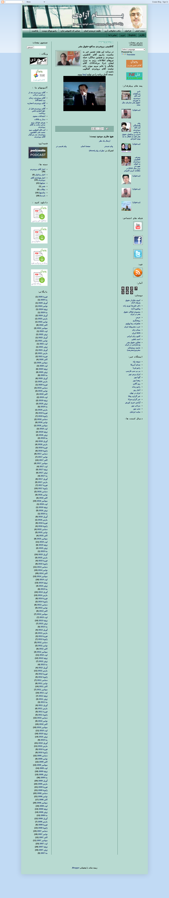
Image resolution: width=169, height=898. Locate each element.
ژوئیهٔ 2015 (43, 545)
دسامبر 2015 (42, 529)
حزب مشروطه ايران (132, 327)
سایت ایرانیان (135, 412)
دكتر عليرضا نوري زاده (131, 306)
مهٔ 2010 (44, 740)
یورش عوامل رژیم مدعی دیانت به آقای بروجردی (37, 124)
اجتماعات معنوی (39, 116)
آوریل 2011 (43, 705)
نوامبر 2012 (43, 646)
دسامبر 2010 (42, 718)
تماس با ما (113, 35)
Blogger (75, 868)
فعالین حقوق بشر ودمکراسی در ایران (132, 343)
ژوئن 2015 (43, 548)
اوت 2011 (44, 693)
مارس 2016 (43, 520)
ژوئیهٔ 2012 (43, 658)
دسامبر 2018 (42, 419)
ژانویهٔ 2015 (43, 564)
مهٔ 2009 (44, 777)
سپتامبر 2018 (42, 425)
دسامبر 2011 (42, 680)
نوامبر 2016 (43, 495)
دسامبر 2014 (42, 567)
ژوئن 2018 (43, 435)
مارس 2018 (43, 444)
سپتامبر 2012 (42, 652)
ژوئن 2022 (43, 334)
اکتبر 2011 (43, 686)
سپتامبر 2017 (42, 463)
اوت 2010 (44, 730)
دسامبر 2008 (42, 793)
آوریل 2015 (43, 554)
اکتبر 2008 (43, 800)
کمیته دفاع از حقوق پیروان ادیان (132, 301)
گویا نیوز (137, 377)
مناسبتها (42, 193)
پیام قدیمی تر (61, 146)
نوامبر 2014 (43, 570)
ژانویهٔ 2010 (43, 752)
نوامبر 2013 (43, 608)
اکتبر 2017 (43, 460)
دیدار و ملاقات (39, 119)
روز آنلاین (136, 384)
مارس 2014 (43, 595)
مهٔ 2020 (44, 375)
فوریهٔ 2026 (43, 297)
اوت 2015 (44, 542)
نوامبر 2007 (43, 834)
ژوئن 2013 (43, 623)
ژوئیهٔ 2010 (43, 733)
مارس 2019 (43, 410)
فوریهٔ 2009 (43, 787)
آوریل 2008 (43, 818)
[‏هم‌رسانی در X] (97, 128)
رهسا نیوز (136, 380)
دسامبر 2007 (42, 831)
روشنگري (136, 320)
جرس (138, 317)
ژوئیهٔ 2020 (43, 369)
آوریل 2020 (43, 378)
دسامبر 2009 (42, 756)
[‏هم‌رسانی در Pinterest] (92, 128)
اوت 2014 (44, 579)
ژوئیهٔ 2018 (43, 432)
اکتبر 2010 (43, 724)
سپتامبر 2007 (42, 840)
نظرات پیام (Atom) (96, 151)
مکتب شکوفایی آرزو (113, 31)
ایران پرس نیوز (134, 374)
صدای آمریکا (135, 365)
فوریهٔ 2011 (43, 712)
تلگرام (142, 35)
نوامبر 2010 (43, 721)
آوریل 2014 (43, 592)
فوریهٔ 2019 (43, 413)
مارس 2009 (43, 784)
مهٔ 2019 (44, 407)
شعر (43, 186)
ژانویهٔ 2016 (43, 526)
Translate (131, 54)
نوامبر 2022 (43, 322)
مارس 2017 (43, 482)
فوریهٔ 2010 (43, 749)
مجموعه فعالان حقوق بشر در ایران (132, 313)
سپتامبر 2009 (42, 765)
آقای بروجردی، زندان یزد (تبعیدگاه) (37, 99)
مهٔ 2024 (44, 312)
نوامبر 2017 (43, 457)
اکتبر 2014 (43, 573)
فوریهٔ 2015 (43, 561)
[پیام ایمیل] (107, 128)
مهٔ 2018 (44, 438)
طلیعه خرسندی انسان (92, 31)
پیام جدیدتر (108, 146)
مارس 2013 (43, 633)
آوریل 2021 (43, 350)
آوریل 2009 (43, 781)
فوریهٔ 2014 (43, 598)
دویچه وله (136, 361)
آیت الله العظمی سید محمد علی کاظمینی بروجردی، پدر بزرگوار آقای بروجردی (36, 133)
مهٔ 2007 (44, 853)
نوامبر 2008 (43, 796)
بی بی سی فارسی (133, 371)
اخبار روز (136, 390)
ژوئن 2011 (43, 699)
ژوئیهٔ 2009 (43, 771)
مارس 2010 (43, 746)
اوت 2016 (44, 504)
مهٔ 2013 (44, 627)
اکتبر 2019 (43, 394)
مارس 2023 (43, 319)
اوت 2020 (44, 366)
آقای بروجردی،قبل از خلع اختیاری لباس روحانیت (37, 111)
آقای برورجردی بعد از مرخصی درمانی (37, 93)
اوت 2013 (44, 617)
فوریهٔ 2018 (43, 447)
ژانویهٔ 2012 (43, 677)
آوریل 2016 (43, 517)
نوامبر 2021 (43, 341)
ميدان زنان (136, 330)
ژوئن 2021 (43, 347)
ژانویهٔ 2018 (43, 451)
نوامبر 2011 (43, 683)
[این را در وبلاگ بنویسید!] (100, 128)
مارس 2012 (43, 671)
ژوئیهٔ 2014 (43, 583)
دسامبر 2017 (42, 454)
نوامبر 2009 (43, 759)
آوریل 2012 (43, 668)
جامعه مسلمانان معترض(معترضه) (133, 349)
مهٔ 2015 (44, 551)
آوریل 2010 (43, 743)
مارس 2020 (43, 381)
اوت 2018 (44, 429)
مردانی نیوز (135, 406)
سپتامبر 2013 (42, 614)
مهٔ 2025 (44, 300)
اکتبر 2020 (43, 359)
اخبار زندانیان (40, 175)
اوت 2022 (44, 331)
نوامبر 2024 (43, 306)
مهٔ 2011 (44, 702)
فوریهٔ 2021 (43, 356)
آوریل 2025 (43, 303)
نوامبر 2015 (43, 532)
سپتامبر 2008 (42, 803)
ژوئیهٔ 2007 (43, 847)
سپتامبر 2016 (42, 501)
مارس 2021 (43, 353)
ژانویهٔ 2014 (43, 602)
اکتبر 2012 (43, 649)
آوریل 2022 (43, 337)
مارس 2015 (43, 558)
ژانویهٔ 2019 (43, 416)
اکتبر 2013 (43, 611)
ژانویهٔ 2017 (43, 488)
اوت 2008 (44, 806)
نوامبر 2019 (43, 391)
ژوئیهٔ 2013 (43, 620)
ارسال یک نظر (104, 141)
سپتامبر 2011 (42, 689)
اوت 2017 (44, 466)
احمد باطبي (136, 339)
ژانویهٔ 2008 (43, 828)
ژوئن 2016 (43, 510)
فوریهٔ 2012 (43, 674)
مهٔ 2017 (44, 476)
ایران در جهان (135, 393)
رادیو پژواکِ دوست (49, 31)
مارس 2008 (43, 822)
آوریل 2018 (43, 441)
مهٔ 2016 (44, 514)
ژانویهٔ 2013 (43, 639)
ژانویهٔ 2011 (43, 715)
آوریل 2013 (43, 630)
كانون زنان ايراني (133, 336)
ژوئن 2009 (43, 774)
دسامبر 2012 (42, 642)
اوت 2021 (44, 344)
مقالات (42, 189)
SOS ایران (136, 333)
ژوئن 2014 (43, 586)
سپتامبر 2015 (42, 539)
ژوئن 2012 (43, 661)
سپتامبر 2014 (42, 576)
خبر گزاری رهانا (134, 396)
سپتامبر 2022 (42, 328)
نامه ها (42, 196)
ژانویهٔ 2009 (43, 790)
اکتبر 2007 (43, 837)
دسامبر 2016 (42, 491)
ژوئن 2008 (43, 812)
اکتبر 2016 (43, 498)
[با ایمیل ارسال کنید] (102, 128)
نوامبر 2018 (43, 422)
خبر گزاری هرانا (134, 399)
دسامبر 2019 (42, 388)
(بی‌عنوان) (136, 110)
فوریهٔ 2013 (43, 636)
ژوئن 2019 (43, 404)
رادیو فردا (136, 368)
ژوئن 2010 (43, 737)
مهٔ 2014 (44, 589)
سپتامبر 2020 (42, 363)
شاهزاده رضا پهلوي (133, 323)
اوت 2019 (44, 397)
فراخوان (128, 31)
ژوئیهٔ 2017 (43, 469)
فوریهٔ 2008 (43, 825)
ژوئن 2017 (43, 473)
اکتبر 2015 (43, 535)
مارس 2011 (43, 708)
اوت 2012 (44, 655)
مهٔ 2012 (44, 664)
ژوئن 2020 (43, 372)
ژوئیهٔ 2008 (43, 809)
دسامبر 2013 (42, 605)
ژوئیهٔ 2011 (43, 696)
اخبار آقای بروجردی (37, 169)
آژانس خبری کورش (132, 402)
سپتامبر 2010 (42, 727)
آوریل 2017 (43, 479)
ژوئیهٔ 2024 (43, 309)
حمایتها (42, 183)
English (132, 35)
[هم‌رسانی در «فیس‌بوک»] (95, 128)
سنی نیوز (136, 409)
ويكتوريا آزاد (135, 309)
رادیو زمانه (136, 387)
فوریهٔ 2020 (43, 385)
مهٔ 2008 (44, 815)
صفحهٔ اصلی (85, 146)
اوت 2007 (44, 844)
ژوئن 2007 (43, 850)
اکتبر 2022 (43, 325)
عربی (123, 35)
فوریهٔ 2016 (43, 523)
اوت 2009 (44, 768)
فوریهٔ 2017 (43, 485)
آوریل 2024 (43, 315)
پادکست (35, 31)
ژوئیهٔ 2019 (43, 400)
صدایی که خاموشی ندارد (70, 31)
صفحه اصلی (140, 31)
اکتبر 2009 (43, 762)
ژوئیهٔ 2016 (43, 507)
